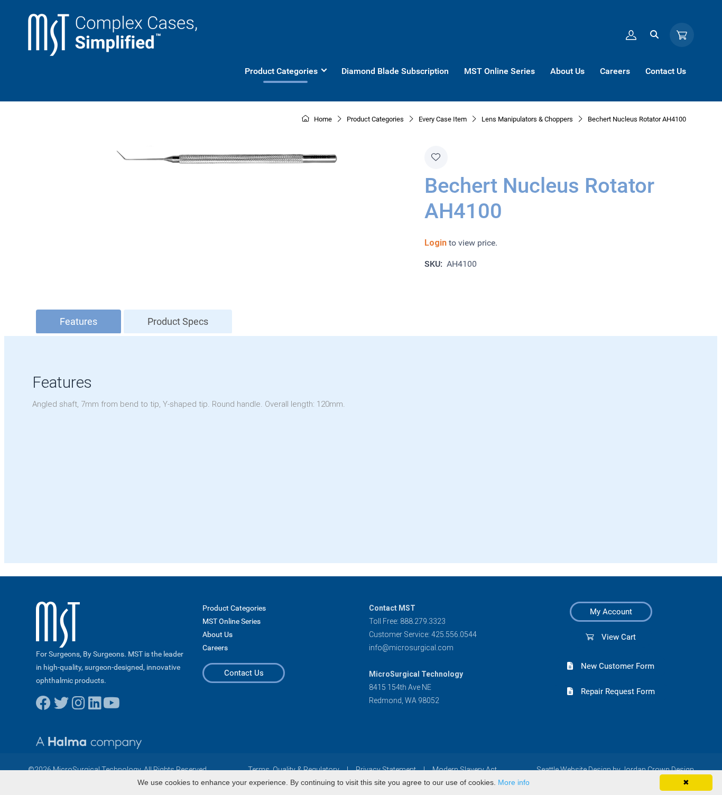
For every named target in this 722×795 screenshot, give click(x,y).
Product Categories (234, 608)
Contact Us (244, 673)
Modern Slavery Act (464, 769)
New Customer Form (613, 666)
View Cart (615, 637)
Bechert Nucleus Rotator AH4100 (637, 119)
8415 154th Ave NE (400, 687)
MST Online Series (231, 621)
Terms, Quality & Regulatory (293, 769)
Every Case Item (443, 119)
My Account (611, 611)
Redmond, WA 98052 (404, 700)
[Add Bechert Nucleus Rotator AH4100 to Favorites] (436, 157)
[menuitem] (285, 71)
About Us (217, 634)
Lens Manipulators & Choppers (527, 119)
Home (322, 119)
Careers (215, 647)
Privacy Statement (386, 769)
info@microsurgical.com (411, 647)
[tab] (78, 322)
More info (514, 782)
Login (435, 243)
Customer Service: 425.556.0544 (423, 634)
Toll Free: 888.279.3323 (407, 621)
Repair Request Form (614, 691)
